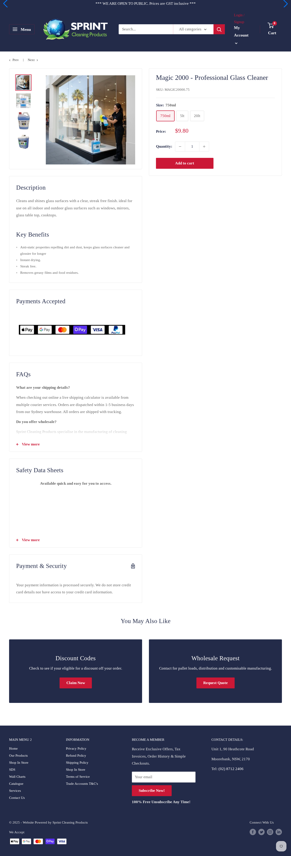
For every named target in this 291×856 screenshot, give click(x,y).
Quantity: (164, 146)
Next (31, 60)
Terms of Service (78, 776)
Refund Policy (76, 755)
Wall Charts (17, 776)
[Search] (219, 29)
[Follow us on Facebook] (253, 831)
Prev (16, 60)
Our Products (18, 755)
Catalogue (16, 783)
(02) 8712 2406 (230, 769)
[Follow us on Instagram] (270, 831)
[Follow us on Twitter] (261, 831)
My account (241, 31)
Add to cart (184, 163)
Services (15, 790)
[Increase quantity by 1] (204, 146)
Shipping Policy (77, 762)
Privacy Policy (76, 748)
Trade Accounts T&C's (82, 783)
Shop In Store (18, 762)
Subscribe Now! (152, 790)
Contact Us (17, 798)
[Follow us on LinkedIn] (279, 831)
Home (13, 748)
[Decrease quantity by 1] (180, 146)
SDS (12, 769)
